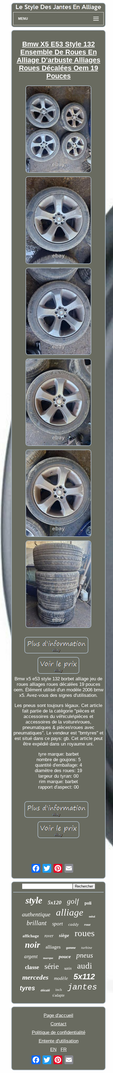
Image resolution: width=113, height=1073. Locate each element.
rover (48, 935)
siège (64, 935)
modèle (61, 978)
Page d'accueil (58, 1015)
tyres (27, 988)
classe (32, 967)
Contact (58, 1024)
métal (92, 916)
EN (53, 1049)
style (34, 900)
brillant (37, 923)
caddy (73, 924)
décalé (45, 990)
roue (87, 925)
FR (64, 1049)
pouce (65, 956)
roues (85, 933)
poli (87, 903)
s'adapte (58, 995)
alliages (53, 947)
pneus (84, 955)
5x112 (84, 976)
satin (68, 968)
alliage (69, 912)
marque (48, 958)
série (51, 966)
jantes (82, 987)
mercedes (35, 977)
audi (84, 966)
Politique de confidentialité (58, 1032)
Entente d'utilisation (58, 1041)
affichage (30, 936)
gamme (71, 948)
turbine (86, 948)
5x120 (54, 902)
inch (58, 990)
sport (57, 924)
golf (73, 901)
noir (32, 945)
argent (31, 956)
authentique (36, 914)
